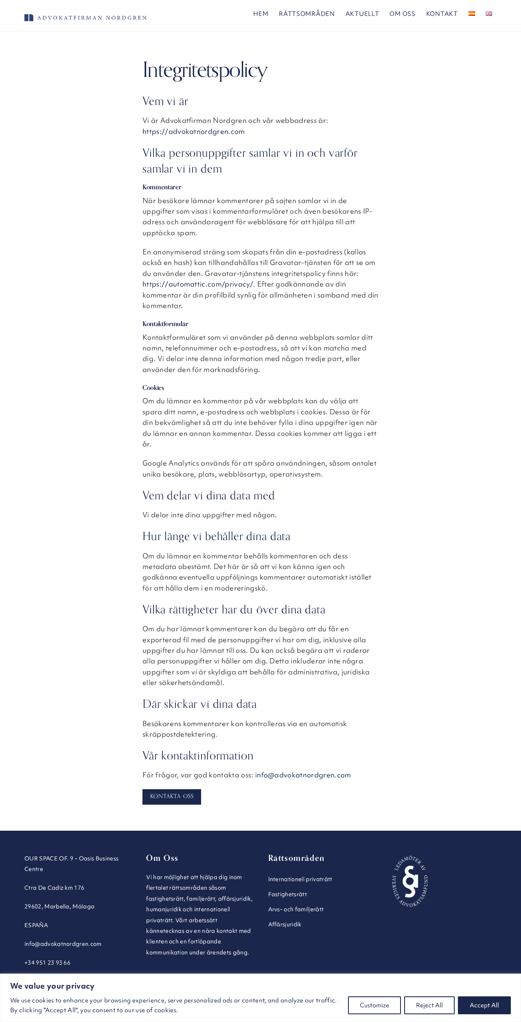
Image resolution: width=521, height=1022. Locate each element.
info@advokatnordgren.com (303, 774)
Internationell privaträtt (300, 879)
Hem (260, 14)
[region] (260, 998)
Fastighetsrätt (287, 894)
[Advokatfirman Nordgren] (85, 17)
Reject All (429, 1005)
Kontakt (442, 14)
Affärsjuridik (285, 924)
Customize (374, 1005)
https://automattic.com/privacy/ (197, 284)
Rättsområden (307, 14)
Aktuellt (362, 14)
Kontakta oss (172, 796)
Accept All (484, 1005)
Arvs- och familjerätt (296, 909)
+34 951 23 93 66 (47, 962)
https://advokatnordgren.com (193, 131)
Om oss (402, 14)
